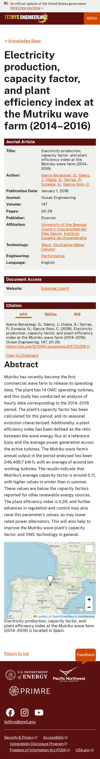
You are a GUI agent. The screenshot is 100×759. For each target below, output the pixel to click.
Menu (92, 18)
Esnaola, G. (51, 184)
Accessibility (53, 737)
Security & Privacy (19, 737)
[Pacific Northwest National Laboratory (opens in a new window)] (67, 676)
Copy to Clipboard (22, 355)
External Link (53, 288)
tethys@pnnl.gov (20, 721)
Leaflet (41, 616)
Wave (46, 245)
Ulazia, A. (53, 179)
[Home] (26, 18)
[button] (50, 580)
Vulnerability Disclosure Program (37, 744)
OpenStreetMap (63, 616)
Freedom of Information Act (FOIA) (38, 750)
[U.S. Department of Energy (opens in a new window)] (26, 676)
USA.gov (83, 750)
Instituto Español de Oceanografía (63, 235)
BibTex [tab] (51, 314)
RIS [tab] (77, 314)
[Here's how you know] (50, 6)
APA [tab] (23, 314)
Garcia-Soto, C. (76, 184)
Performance (53, 256)
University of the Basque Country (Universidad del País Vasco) (64, 229)
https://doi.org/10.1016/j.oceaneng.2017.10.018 (46, 346)
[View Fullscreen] (89, 549)
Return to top (16, 653)
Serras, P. (72, 179)
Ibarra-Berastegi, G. (59, 175)
